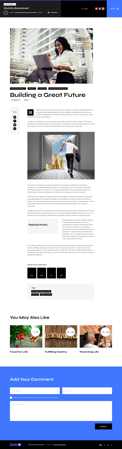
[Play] (6, 13)
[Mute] (48, 12)
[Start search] (82, 8)
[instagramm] (111, 445)
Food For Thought (18, 88)
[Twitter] (14, 117)
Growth (32, 88)
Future (35, 294)
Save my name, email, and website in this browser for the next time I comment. (35, 397)
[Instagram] (103, 8)
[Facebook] (99, 8)
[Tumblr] (14, 128)
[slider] (53, 12)
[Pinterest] (14, 124)
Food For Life (19, 351)
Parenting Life (89, 351)
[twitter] (107, 445)
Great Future (46, 294)
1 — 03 (35, 332)
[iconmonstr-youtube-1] (100, 445)
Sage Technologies (60, 445)
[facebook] (104, 445)
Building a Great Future (41, 291)
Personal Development (58, 88)
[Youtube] (96, 8)
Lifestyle (42, 88)
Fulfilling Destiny (56, 351)
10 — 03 (70, 332)
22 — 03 (105, 332)
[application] (30, 12)
